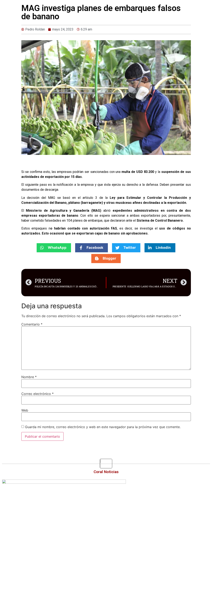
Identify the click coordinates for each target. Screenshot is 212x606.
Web (24, 410)
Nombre (29, 377)
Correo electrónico (37, 393)
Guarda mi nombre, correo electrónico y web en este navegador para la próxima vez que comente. (103, 427)
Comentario (31, 324)
